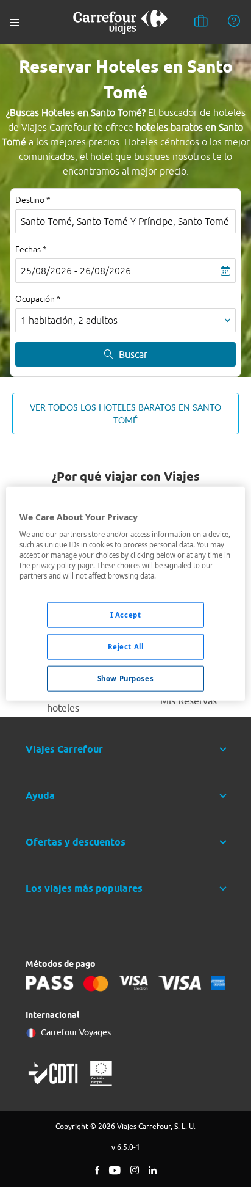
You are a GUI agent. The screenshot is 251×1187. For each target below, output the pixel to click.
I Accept (125, 614)
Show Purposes (125, 678)
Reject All (126, 646)
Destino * (33, 200)
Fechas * (31, 249)
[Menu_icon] (14, 22)
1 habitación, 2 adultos (69, 320)
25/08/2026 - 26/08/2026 (76, 270)
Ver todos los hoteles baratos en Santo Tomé (125, 413)
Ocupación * (38, 299)
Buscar (133, 354)
